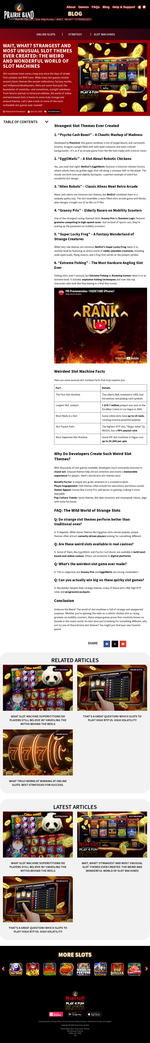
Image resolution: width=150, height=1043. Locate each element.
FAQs (96, 7)
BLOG (75, 13)
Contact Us (100, 1021)
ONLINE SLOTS (45, 34)
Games (83, 7)
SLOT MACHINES (104, 34)
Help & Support (123, 7)
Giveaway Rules (44, 1021)
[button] (47, 122)
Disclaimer (92, 1021)
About (71, 7)
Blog (106, 7)
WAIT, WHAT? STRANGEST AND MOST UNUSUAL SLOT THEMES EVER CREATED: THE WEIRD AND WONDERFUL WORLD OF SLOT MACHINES (112, 866)
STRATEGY (75, 34)
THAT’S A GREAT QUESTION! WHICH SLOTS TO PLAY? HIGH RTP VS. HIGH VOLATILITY (112, 718)
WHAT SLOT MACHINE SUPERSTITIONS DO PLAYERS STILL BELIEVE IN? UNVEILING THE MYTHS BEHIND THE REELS (38, 720)
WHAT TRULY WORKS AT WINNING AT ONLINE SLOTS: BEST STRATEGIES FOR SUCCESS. (38, 783)
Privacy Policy (56, 1021)
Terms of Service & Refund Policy (74, 1021)
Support (108, 1021)
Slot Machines (44, 19)
